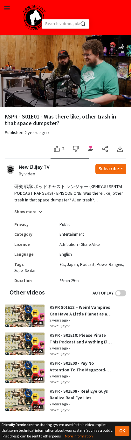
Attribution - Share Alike (79, 244)
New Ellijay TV (34, 167)
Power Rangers (110, 264)
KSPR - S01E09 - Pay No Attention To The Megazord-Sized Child (78, 367)
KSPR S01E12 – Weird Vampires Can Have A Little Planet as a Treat (80, 311)
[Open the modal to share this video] (105, 149)
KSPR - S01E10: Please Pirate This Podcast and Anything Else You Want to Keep (81, 339)
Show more (25, 212)
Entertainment (71, 234)
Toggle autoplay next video (120, 293)
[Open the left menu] (7, 8)
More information (79, 436)
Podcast (87, 264)
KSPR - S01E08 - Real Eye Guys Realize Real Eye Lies (79, 394)
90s (62, 264)
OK (122, 431)
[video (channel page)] (10, 169)
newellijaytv (60, 326)
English (65, 254)
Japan (72, 264)
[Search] (83, 24)
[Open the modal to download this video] (119, 149)
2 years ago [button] (36, 133)
